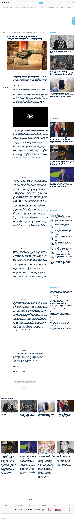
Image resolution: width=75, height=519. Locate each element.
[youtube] (73, 23)
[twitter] (73, 21)
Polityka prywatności (19, 505)
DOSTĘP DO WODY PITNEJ (21, 381)
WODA (35, 381)
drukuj (19, 83)
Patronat (56, 505)
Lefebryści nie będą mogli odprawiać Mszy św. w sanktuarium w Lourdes (61, 306)
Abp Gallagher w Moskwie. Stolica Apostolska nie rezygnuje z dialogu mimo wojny (60, 310)
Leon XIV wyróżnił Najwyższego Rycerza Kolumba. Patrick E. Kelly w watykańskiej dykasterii (60, 328)
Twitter (16, 83)
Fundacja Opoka (6, 505)
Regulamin (31, 505)
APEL (15, 381)
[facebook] (73, 19)
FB (14, 83)
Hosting (69, 505)
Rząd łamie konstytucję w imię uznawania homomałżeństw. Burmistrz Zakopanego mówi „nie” (61, 319)
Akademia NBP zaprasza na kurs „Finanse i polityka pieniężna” (61, 296)
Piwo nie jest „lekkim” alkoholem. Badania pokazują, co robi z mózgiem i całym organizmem (61, 292)
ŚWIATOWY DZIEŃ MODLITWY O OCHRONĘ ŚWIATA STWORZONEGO (24, 382)
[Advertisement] (37, 18)
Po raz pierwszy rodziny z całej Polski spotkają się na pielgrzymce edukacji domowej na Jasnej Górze (59, 300)
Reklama (44, 505)
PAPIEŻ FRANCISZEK (29, 381)
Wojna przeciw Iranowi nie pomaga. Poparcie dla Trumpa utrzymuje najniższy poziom (60, 314)
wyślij (22, 83)
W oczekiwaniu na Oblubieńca (58, 303)
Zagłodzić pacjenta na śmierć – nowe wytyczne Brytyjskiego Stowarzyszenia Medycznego (60, 324)
